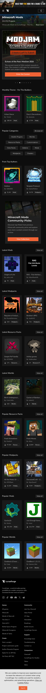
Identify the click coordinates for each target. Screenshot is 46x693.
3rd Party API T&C (8, 656)
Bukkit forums (29, 626)
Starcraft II (5, 623)
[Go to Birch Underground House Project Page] (12, 392)
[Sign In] (41, 10)
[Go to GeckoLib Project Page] (12, 515)
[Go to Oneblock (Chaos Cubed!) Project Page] (12, 556)
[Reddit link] (23, 597)
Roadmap (27, 623)
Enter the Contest (23, 74)
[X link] (19, 597)
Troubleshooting (29, 642)
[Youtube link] (11, 597)
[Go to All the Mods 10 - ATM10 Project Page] (12, 474)
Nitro (26, 665)
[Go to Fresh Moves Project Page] (34, 433)
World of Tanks (7, 633)
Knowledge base (29, 639)
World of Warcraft (8, 616)
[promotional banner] (23, 3)
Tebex (26, 661)
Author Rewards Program (10, 649)
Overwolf (27, 654)
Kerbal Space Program (9, 626)
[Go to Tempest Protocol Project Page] (34, 180)
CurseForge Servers (30, 630)
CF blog (26, 616)
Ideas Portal (28, 612)
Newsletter (27, 619)
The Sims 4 (5, 619)
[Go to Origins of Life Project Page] (12, 269)
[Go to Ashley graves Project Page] (34, 351)
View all (40, 250)
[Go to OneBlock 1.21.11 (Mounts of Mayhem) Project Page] (34, 556)
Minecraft (5, 612)
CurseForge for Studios (31, 658)
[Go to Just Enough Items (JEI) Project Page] (34, 515)
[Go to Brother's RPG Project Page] (34, 310)
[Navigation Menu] (3, 11)
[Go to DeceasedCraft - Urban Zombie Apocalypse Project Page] (34, 474)
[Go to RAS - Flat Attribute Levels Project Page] (34, 269)
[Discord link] (15, 597)
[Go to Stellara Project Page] (12, 180)
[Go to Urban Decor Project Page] (12, 109)
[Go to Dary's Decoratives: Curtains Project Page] (34, 109)
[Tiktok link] (7, 597)
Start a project (7, 642)
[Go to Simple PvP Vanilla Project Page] (12, 351)
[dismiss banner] (42, 2)
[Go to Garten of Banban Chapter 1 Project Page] (34, 392)
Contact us (27, 646)
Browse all (39, 131)
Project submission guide (10, 646)
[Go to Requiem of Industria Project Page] (12, 310)
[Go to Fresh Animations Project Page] (12, 433)
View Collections (23, 239)
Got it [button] (23, 688)
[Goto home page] (7, 10)
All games (5, 609)
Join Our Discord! (30, 609)
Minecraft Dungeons (9, 630)
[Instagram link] (3, 597)
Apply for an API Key (9, 653)
